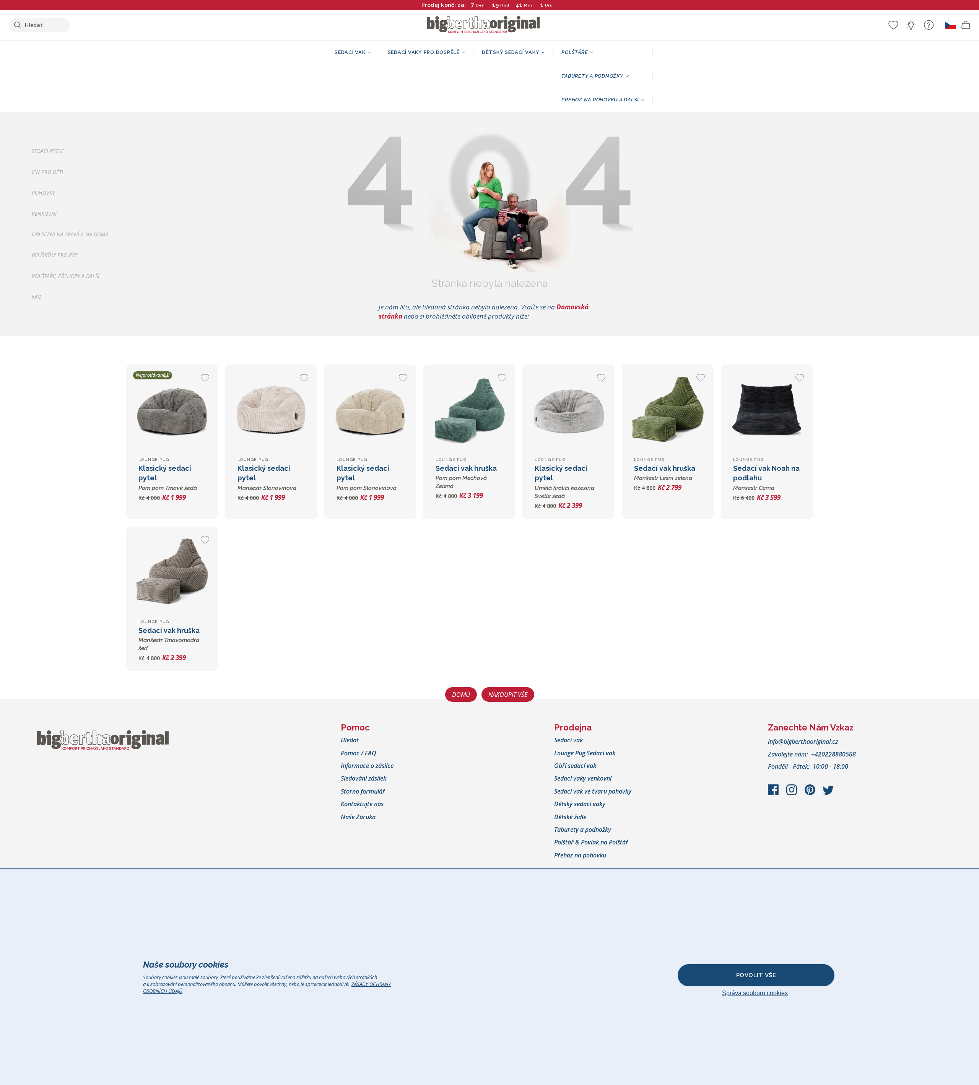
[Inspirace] (911, 25)
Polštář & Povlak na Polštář (591, 842)
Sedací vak (568, 740)
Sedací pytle (47, 151)
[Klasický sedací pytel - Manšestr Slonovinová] (271, 410)
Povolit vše (756, 975)
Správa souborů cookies (755, 993)
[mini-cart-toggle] (966, 25)
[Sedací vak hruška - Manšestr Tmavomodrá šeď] (172, 572)
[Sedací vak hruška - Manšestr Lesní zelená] (667, 410)
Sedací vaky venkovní (582, 778)
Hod (504, 5)
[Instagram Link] (792, 793)
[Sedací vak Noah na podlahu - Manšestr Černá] (766, 410)
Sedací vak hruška (466, 477)
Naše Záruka (358, 817)
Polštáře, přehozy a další (65, 276)
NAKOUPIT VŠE (507, 694)
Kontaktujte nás (362, 804)
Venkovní (44, 213)
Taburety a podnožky (582, 829)
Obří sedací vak (575, 765)
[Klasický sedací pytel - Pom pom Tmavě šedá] (172, 410)
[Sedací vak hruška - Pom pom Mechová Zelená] (469, 410)
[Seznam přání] (893, 25)
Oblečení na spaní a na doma (70, 234)
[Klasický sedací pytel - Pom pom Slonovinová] (370, 410)
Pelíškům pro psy (54, 255)
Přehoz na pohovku (580, 855)
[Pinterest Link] (811, 793)
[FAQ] (928, 25)
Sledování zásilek (363, 778)
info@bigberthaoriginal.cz (803, 741)
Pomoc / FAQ (358, 753)
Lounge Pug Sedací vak (584, 753)
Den (480, 5)
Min (528, 5)
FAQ (36, 297)
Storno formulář (363, 791)
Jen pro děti (47, 172)
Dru (549, 5)
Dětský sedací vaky (579, 804)
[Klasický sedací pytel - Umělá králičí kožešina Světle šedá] (568, 410)
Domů (461, 694)
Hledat (350, 740)
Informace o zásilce (367, 765)
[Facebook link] (774, 793)
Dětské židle (570, 817)
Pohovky (43, 193)
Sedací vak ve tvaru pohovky (592, 791)
